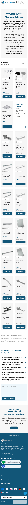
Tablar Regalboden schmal (19, 204)
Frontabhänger (7, 290)
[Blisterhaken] (21, 309)
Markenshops (8, 5)
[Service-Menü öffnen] (25, 493)
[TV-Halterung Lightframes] (7, 167)
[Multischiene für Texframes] (7, 253)
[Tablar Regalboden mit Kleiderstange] (21, 137)
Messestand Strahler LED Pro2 (20, 83)
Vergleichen (6, 79)
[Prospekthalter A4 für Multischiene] (21, 253)
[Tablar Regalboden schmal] (21, 194)
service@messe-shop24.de (8, 455)
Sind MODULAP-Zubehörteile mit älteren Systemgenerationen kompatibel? (12, 363)
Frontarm (5, 145)
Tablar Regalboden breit (20, 175)
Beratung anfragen (8, 398)
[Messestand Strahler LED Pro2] (21, 74)
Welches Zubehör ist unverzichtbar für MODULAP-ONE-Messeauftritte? (12, 358)
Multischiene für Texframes (7, 261)
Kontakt (20, 127)
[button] (22, 2)
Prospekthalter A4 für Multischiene (20, 262)
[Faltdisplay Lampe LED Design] (7, 74)
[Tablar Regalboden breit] (21, 167)
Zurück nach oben (13, 435)
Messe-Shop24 (7, 501)
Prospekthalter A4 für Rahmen (20, 232)
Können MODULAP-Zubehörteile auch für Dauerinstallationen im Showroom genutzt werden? (13, 379)
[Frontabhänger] (7, 282)
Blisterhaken (19, 317)
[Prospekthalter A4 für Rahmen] (21, 224)
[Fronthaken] (21, 282)
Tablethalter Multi (6, 317)
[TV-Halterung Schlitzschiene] (7, 224)
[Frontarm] (7, 137)
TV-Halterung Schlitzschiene (6, 232)
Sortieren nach (4, 62)
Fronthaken (19, 290)
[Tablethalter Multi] (7, 309)
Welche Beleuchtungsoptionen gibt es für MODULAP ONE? (13, 373)
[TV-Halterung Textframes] (7, 194)
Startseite (3, 5)
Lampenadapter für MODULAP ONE (7, 116)
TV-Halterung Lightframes (6, 175)
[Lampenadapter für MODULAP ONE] (7, 107)
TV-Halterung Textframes (6, 203)
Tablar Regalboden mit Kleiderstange (20, 147)
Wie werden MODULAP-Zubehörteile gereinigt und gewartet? (11, 368)
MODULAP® (14, 5)
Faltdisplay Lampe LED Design (5, 84)
